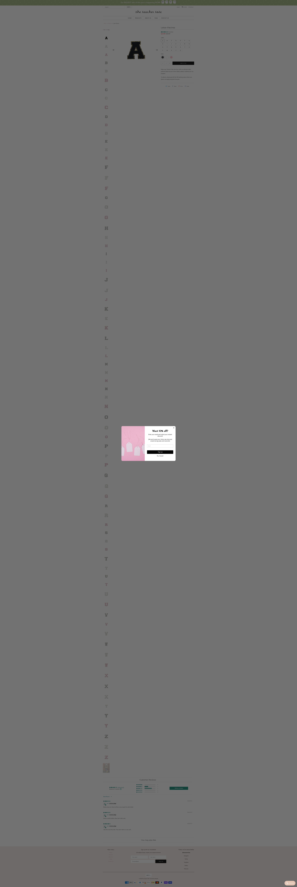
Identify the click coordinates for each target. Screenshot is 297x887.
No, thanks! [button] (160, 456)
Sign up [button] (160, 452)
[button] (173, 428)
